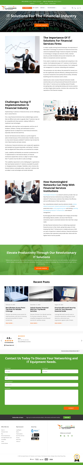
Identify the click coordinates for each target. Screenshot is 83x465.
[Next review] (81, 340)
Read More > (9, 323)
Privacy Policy (63, 456)
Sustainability (3, 439)
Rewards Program (53, 3)
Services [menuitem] (42, 7)
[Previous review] (1, 340)
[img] (9, 340)
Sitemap (52, 456)
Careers (2, 441)
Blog (2, 433)
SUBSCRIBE (67, 417)
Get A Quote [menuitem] (35, 7)
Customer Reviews (4, 443)
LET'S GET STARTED (41, 25)
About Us (41, 3)
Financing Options (19, 433)
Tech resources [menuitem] (51, 7)
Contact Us (32, 3)
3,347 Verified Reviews (8, 342)
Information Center (4, 431)
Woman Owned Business (5, 435)
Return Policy (18, 439)
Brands (17, 431)
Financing (46, 3)
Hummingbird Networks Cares (6, 437)
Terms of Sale (57, 456)
